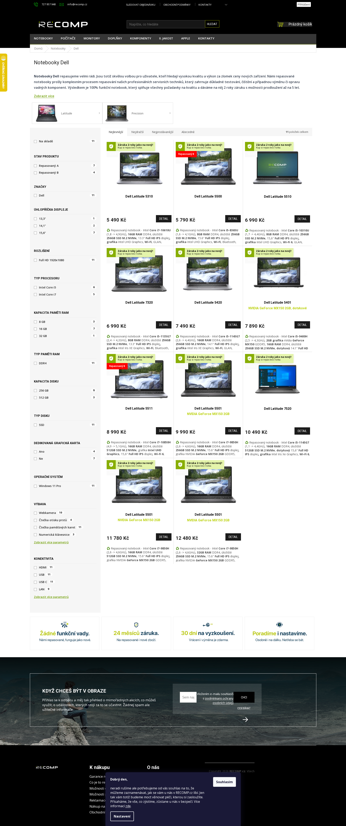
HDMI (46, 567)
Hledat (212, 24)
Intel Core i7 (67, 294)
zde (128, 806)
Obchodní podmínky (176, 4)
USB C (46, 582)
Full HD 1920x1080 (67, 260)
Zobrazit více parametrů (51, 542)
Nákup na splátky (103, 806)
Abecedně (188, 132)
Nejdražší (137, 132)
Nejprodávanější (162, 132)
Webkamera (50, 513)
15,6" (67, 233)
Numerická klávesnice (56, 535)
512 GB (67, 397)
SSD (67, 425)
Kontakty (205, 4)
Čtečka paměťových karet (60, 527)
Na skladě (67, 141)
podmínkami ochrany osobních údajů (219, 700)
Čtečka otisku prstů (55, 520)
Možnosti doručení (104, 788)
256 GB (67, 390)
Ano (67, 451)
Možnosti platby (102, 794)
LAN (44, 589)
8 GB (67, 322)
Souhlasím (224, 782)
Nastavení (122, 816)
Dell (67, 195)
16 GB (67, 329)
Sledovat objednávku (140, 4)
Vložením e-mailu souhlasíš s (215, 698)
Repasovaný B (67, 172)
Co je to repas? (101, 782)
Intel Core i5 (67, 287)
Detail (163, 218)
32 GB (67, 336)
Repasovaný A (67, 166)
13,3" (67, 219)
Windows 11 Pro (67, 486)
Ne (67, 459)
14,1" (67, 226)
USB (45, 575)
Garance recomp (102, 776)
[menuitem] (43, 39)
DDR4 (67, 363)
